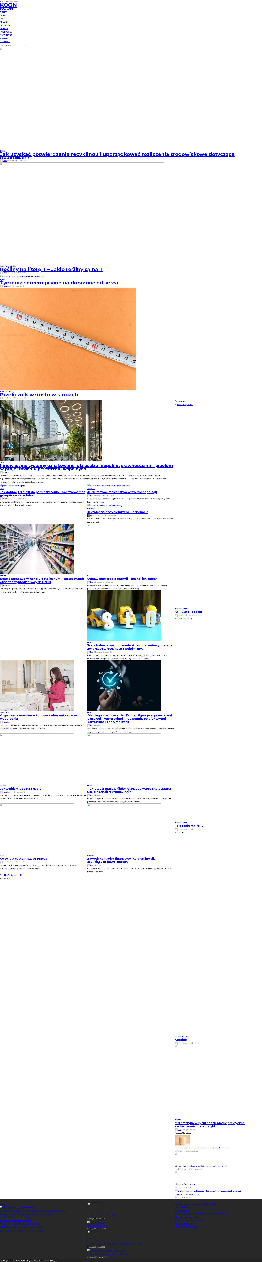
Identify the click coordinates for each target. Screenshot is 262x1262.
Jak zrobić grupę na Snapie (20, 788)
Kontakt (3, 1204)
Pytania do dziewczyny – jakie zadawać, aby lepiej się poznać (114, 1244)
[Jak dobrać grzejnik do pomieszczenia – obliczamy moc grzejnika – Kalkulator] (12, 485)
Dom (2, 15)
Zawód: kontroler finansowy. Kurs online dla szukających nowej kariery (121, 860)
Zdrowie (5, 41)
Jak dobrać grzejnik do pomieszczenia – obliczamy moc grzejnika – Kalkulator (42, 493)
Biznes (3, 12)
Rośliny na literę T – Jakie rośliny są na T (51, 269)
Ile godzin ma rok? (189, 825)
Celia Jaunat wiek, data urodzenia (15, 1217)
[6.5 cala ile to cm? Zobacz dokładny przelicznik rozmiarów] (182, 1158)
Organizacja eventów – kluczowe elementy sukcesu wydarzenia (40, 717)
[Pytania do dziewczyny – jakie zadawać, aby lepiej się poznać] (94, 1236)
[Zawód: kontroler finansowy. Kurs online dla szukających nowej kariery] (124, 828)
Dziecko (4, 18)
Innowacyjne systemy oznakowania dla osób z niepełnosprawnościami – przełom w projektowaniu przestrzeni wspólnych (86, 467)
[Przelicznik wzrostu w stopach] (68, 338)
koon (5, 161)
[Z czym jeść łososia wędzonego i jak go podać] (105, 1250)
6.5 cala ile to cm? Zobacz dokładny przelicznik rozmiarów (200, 1166)
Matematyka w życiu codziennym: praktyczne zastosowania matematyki (210, 1124)
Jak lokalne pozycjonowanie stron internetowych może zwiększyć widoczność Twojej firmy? (130, 647)
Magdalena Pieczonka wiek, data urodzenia (19, 1224)
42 (7, 875)
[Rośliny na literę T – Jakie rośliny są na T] (82, 213)
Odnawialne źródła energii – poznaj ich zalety (122, 578)
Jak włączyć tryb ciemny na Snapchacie (117, 512)
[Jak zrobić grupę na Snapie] (37, 758)
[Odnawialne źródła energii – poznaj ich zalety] (124, 548)
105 (21, 875)
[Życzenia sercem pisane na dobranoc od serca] (21, 276)
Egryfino (93, 515)
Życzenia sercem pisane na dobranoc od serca (59, 283)
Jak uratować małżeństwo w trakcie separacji (122, 492)
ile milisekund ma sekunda (186, 1227)
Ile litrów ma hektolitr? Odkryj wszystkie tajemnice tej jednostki (202, 1148)
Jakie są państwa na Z (97, 1226)
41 (5, 875)
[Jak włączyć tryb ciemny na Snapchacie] (104, 505)
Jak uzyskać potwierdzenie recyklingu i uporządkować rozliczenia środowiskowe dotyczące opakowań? (117, 155)
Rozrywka (6, 31)
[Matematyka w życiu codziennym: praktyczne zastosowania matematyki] (211, 1081)
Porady (4, 28)
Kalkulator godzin (188, 612)
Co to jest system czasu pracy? (23, 858)
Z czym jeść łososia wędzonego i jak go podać (107, 1254)
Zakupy (4, 38)
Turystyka (6, 35)
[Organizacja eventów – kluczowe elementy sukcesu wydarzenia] (37, 685)
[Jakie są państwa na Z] (95, 1222)
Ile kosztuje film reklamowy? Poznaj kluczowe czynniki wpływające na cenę (33, 1210)
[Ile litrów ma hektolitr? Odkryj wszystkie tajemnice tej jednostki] (182, 1140)
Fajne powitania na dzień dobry (101, 1215)
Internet (5, 25)
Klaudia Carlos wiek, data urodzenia (16, 1220)
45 (16, 875)
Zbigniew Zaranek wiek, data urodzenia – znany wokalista (26, 1214)
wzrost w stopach (182, 1210)
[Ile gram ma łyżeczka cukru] (208, 1190)
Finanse (4, 22)
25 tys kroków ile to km (185, 1184)
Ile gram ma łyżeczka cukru (187, 1194)
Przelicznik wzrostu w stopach (39, 395)
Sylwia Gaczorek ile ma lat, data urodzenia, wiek (21, 1227)
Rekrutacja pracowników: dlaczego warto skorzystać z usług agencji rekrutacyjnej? (129, 790)
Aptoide (181, 1039)
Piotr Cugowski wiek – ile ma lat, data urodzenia (21, 1230)
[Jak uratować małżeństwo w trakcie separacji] (108, 485)
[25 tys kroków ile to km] (182, 1176)
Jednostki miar (6, 391)
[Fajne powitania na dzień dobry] (94, 1208)
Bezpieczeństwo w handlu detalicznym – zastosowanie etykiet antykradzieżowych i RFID (42, 580)
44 (13, 875)
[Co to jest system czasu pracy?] (37, 828)
